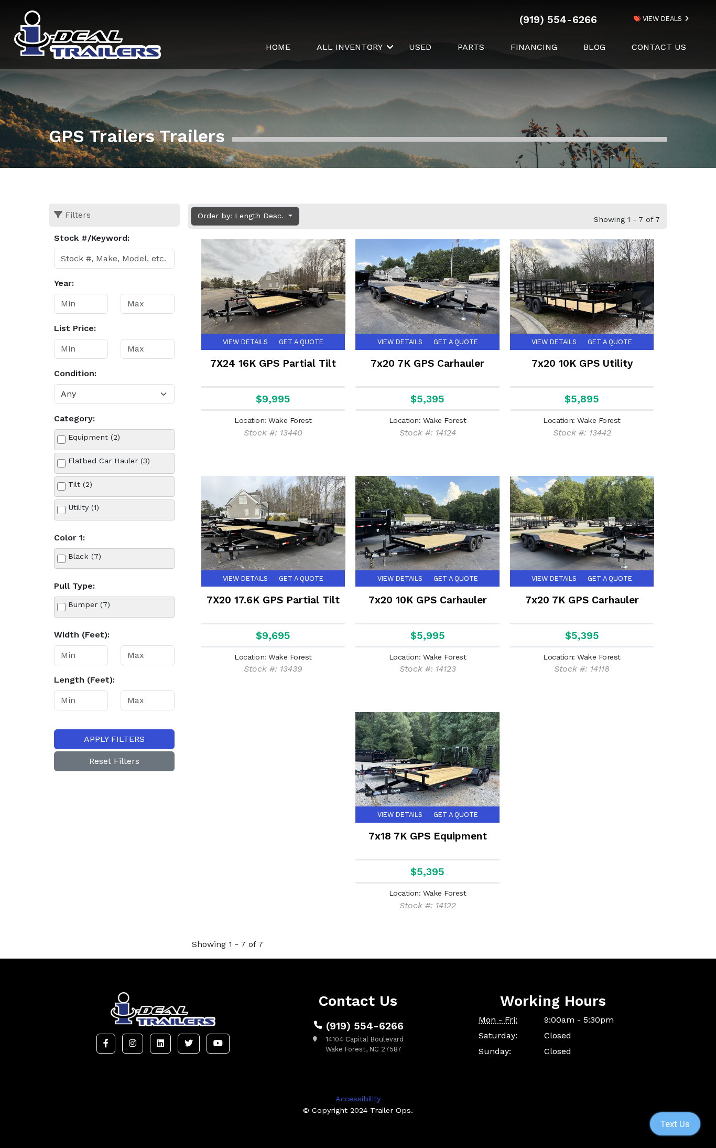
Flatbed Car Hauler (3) (109, 460)
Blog (594, 47)
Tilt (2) (80, 484)
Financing (534, 47)
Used (420, 47)
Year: (64, 283)
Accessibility (358, 1098)
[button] (105, 1044)
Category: (74, 418)
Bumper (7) (89, 604)
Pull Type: (74, 586)
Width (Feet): (82, 635)
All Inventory (350, 47)
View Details (245, 342)
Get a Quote (301, 342)
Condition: (75, 373)
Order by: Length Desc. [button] (242, 215)
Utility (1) (83, 507)
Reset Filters (114, 761)
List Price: (75, 328)
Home (278, 47)
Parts (471, 47)
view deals (661, 19)
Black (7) (84, 556)
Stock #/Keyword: (91, 238)
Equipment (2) (94, 437)
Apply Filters (114, 739)
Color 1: (69, 538)
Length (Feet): (84, 680)
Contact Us (659, 47)
